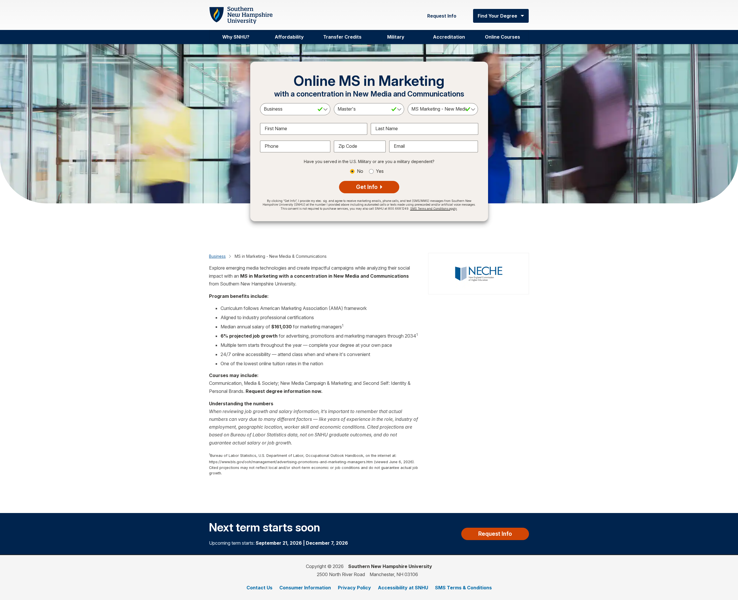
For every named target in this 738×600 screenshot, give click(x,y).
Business (217, 256)
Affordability (289, 37)
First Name (276, 128)
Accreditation (449, 37)
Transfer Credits (342, 37)
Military (395, 37)
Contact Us (259, 587)
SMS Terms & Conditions (463, 587)
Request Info (441, 16)
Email (399, 146)
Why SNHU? (235, 37)
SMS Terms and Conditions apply (433, 208)
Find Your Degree (497, 16)
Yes (380, 171)
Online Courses (502, 37)
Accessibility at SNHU (403, 587)
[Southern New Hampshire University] (240, 15)
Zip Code (347, 146)
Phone (271, 146)
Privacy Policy (354, 587)
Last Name (386, 128)
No (360, 171)
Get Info (367, 186)
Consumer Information (305, 587)
